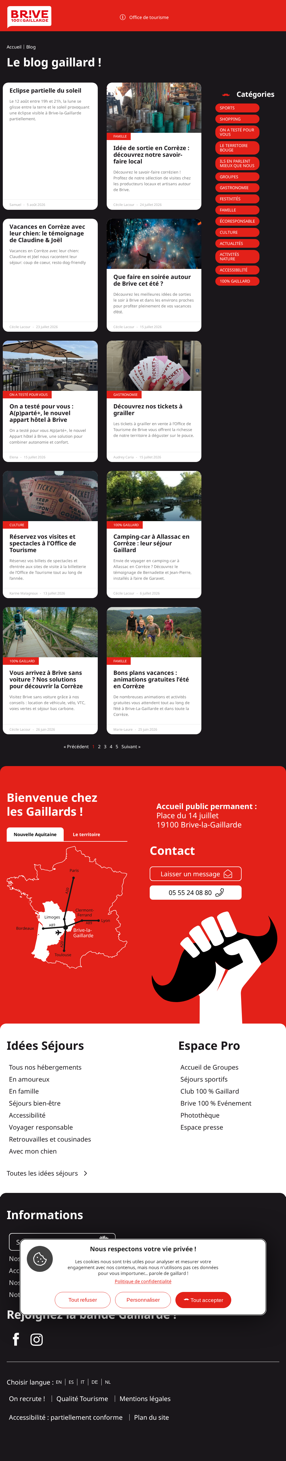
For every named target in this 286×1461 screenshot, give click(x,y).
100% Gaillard (235, 281)
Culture (229, 232)
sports (227, 107)
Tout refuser (82, 1300)
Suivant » (130, 746)
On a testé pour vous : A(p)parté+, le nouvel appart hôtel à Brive (41, 412)
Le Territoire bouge (234, 148)
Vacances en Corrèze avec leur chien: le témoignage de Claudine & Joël (47, 233)
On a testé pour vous (237, 132)
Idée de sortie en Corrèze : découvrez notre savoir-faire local (151, 154)
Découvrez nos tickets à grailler (148, 409)
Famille (228, 210)
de (95, 1382)
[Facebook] (16, 1340)
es (71, 1382)
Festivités (230, 198)
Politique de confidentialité (143, 1281)
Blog (31, 47)
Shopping (230, 119)
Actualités (231, 243)
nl (108, 1382)
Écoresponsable (237, 221)
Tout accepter (206, 1300)
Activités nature (229, 256)
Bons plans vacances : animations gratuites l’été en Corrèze (151, 679)
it (83, 1382)
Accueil (14, 47)
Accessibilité (233, 270)
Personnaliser (143, 1300)
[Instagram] (37, 1340)
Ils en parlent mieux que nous (237, 163)
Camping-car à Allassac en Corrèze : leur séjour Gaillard (151, 543)
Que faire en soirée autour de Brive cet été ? (152, 280)
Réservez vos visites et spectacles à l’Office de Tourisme (42, 543)
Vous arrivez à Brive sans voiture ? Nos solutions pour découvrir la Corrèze (46, 679)
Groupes (229, 176)
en (59, 1382)
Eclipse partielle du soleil (45, 90)
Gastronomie (234, 187)
